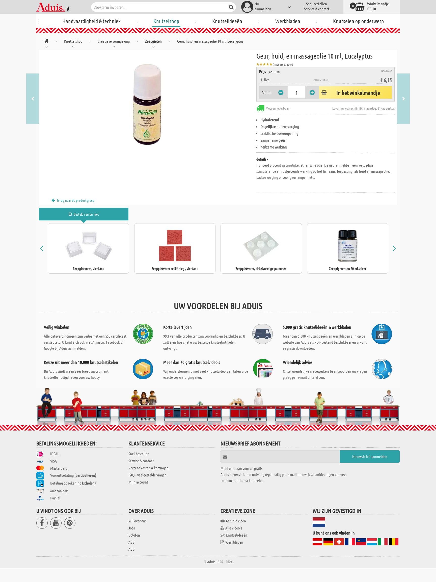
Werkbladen (287, 21)
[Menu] (41, 20)
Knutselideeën (227, 21)
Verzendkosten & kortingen (148, 467)
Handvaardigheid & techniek (91, 21)
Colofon (134, 535)
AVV (131, 542)
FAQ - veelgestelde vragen (147, 474)
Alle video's (233, 527)
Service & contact (316, 8)
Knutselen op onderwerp (358, 21)
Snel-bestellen (316, 3)
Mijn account (138, 481)
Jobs (131, 527)
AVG (131, 549)
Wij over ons (137, 520)
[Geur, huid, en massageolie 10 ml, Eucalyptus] (147, 106)
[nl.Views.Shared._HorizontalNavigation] (46, 42)
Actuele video (236, 520)
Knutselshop (166, 21)
